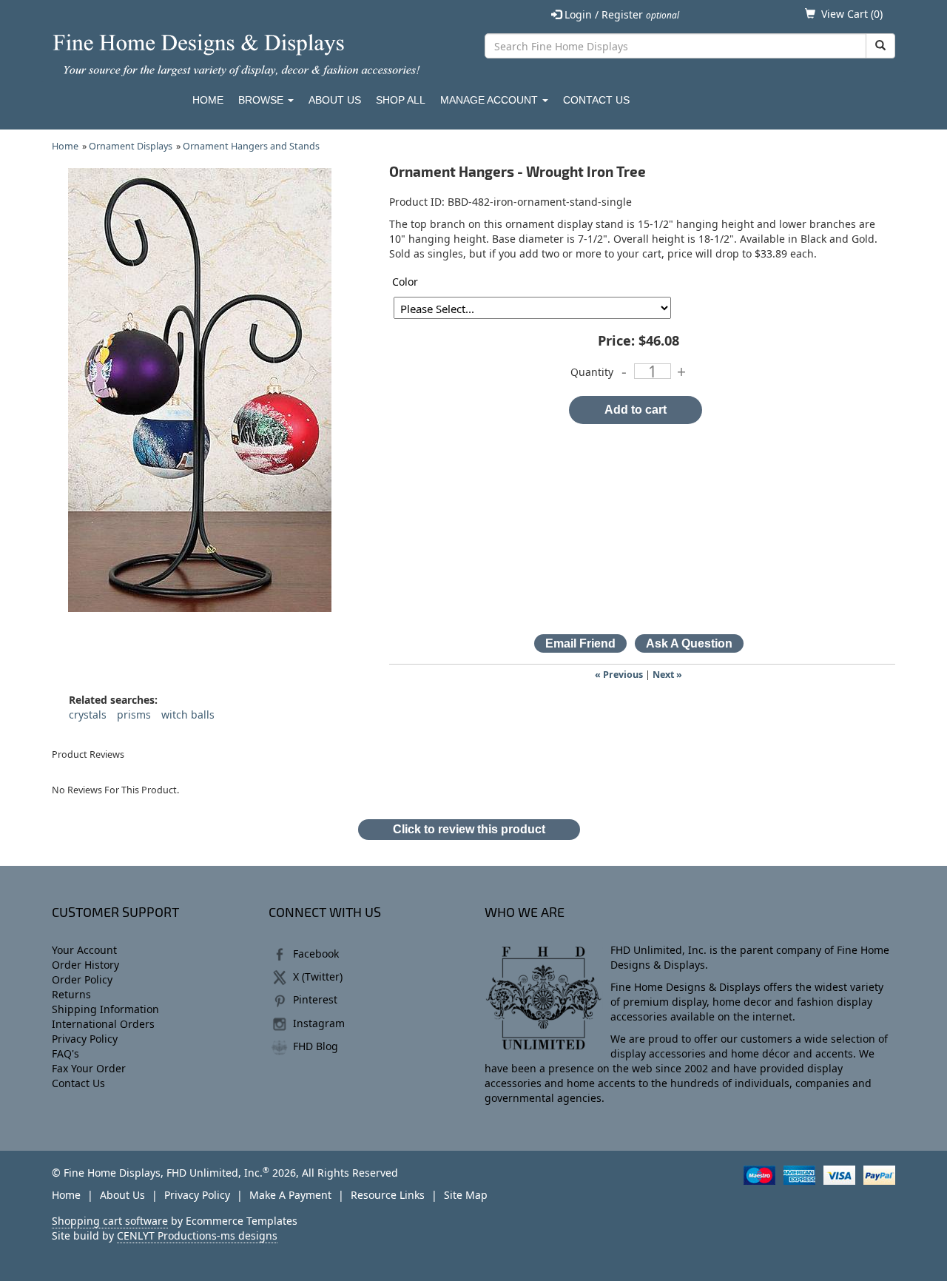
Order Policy (82, 979)
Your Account (84, 950)
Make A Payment (290, 1195)
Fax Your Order (89, 1068)
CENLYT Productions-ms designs (197, 1235)
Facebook (316, 954)
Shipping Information (105, 1009)
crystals (88, 714)
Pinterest (315, 999)
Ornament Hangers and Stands (251, 146)
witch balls (188, 714)
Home (207, 100)
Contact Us (596, 100)
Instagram (319, 1023)
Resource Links (388, 1195)
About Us (335, 100)
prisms (134, 714)
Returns (71, 994)
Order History (85, 965)
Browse (262, 100)
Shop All (400, 100)
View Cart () (852, 14)
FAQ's (65, 1053)
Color (405, 282)
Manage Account (490, 100)
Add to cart (635, 409)
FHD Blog (315, 1046)
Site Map (466, 1195)
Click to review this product (469, 829)
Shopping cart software (110, 1221)
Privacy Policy (85, 1039)
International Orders (103, 1024)
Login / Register (620, 14)
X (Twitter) (318, 976)
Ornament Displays (130, 146)
